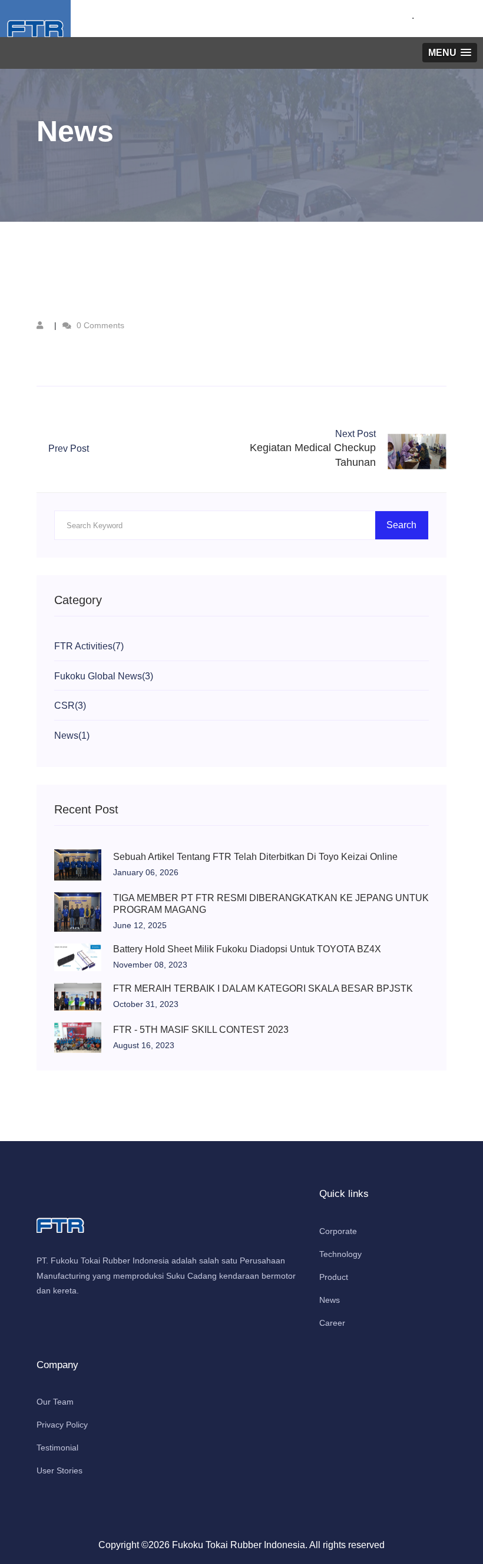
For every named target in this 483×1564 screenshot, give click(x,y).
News (329, 1300)
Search (401, 525)
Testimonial (57, 1447)
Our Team (55, 1401)
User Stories (59, 1470)
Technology (340, 1254)
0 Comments (99, 325)
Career (332, 1323)
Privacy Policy (62, 1424)
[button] (449, 52)
